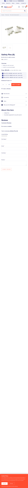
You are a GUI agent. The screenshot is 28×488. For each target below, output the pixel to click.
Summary (3, 153)
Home (3, 3)
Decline (11, 483)
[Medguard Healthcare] (8, 7)
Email (2, 146)
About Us (8, 3)
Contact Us (23, 3)
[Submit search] (24, 10)
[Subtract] (3, 84)
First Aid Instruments (14, 15)
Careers (17, 3)
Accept (4, 483)
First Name (4, 139)
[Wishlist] (23, 7)
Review (3, 159)
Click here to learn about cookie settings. (9, 486)
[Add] (9, 84)
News (13, 3)
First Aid (7, 15)
